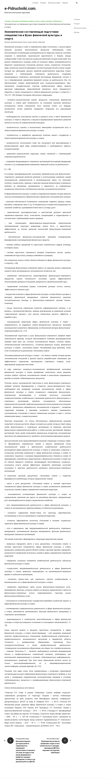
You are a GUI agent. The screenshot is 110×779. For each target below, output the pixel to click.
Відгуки (65, 3)
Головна (35, 3)
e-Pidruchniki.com (20, 8)
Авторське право (54, 3)
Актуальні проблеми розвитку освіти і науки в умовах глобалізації (36, 21)
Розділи (43, 3)
